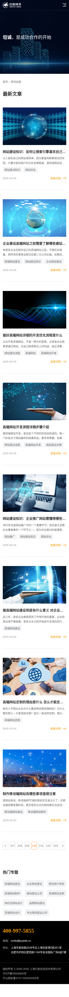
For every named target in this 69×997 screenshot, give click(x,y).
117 (12, 845)
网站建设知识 (12, 169)
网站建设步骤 (54, 445)
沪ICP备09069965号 (14, 973)
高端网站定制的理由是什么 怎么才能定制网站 (33, 702)
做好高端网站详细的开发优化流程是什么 (32, 335)
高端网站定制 (12, 720)
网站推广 (10, 536)
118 (20, 845)
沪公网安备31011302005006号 (21, 978)
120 (34, 845)
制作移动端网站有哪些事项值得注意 (29, 793)
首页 (5, 81)
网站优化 (30, 169)
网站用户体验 (56, 883)
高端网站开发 (48, 353)
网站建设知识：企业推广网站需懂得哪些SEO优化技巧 (32, 518)
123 (55, 845)
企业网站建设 (54, 261)
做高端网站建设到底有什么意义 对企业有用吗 (33, 610)
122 (48, 845)
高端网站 (30, 353)
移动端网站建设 (14, 812)
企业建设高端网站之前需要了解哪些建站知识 (34, 243)
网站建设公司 (34, 893)
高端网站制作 (12, 893)
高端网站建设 (12, 261)
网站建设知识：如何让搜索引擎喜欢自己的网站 (34, 152)
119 (27, 845)
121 (41, 845)
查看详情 (55, 178)
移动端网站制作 (37, 812)
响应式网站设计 (14, 903)
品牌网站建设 (37, 903)
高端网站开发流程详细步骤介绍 (26, 427)
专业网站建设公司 (37, 912)
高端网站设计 (12, 912)
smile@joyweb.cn (21, 940)
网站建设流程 (12, 353)
